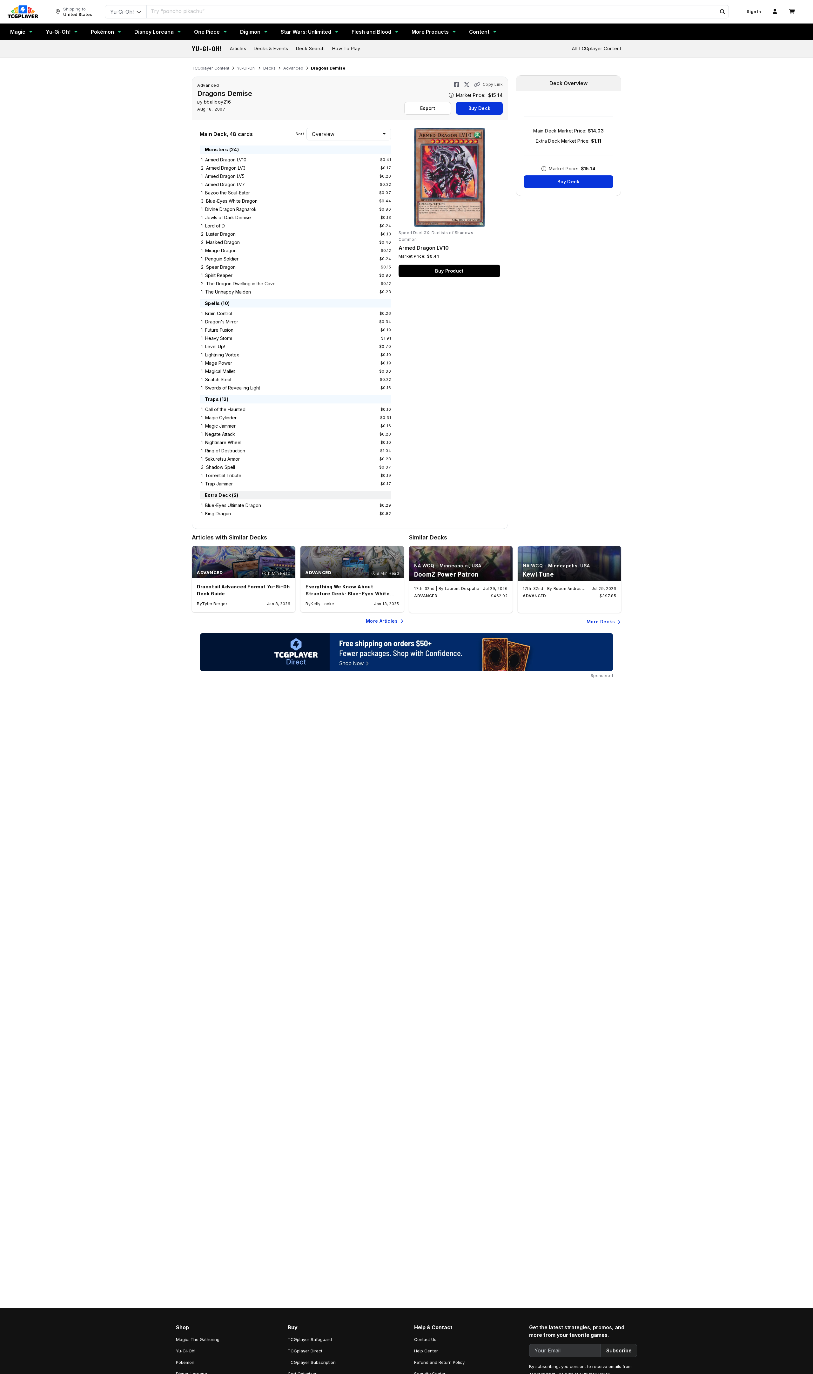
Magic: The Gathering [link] (197, 1339)
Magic (17, 32)
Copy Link (493, 84)
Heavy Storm (218, 338)
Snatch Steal (218, 379)
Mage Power (218, 363)
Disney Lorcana (154, 32)
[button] (722, 11)
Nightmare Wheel (223, 442)
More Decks (601, 621)
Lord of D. (215, 225)
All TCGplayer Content (596, 48)
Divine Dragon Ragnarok (231, 209)
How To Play (346, 48)
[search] (431, 11)
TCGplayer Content (210, 68)
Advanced (293, 68)
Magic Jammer (220, 426)
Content (479, 32)
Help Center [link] (426, 1350)
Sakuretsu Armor (222, 459)
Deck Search (310, 48)
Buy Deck (479, 108)
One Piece (207, 32)
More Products (430, 32)
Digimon (250, 32)
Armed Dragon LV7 (225, 184)
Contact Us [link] (425, 1339)
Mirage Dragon (221, 250)
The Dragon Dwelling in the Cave (241, 283)
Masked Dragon (223, 242)
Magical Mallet (220, 371)
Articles (238, 48)
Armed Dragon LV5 (225, 176)
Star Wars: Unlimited (306, 32)
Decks (269, 68)
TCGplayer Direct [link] (305, 1350)
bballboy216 (217, 102)
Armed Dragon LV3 (225, 168)
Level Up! (215, 346)
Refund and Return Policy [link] (439, 1362)
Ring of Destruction (225, 450)
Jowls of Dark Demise (228, 217)
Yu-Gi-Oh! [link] (185, 1350)
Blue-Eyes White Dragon (232, 201)
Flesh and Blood (371, 32)
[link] (23, 11)
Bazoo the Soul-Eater (227, 192)
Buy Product (449, 271)
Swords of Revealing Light (232, 387)
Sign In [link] (754, 11)
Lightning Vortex (222, 354)
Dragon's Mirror (221, 321)
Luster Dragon (221, 234)
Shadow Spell (220, 467)
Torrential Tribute (223, 475)
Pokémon (102, 32)
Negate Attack (220, 434)
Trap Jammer (219, 483)
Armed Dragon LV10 (225, 159)
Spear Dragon (221, 267)
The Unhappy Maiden (228, 291)
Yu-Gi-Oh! (58, 32)
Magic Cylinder (221, 417)
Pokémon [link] (185, 1362)
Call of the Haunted (225, 409)
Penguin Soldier (222, 258)
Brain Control (218, 313)
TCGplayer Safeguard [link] (310, 1339)
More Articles (382, 621)
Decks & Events (271, 48)
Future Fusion (219, 330)
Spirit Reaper (218, 275)
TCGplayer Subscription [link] (312, 1362)
